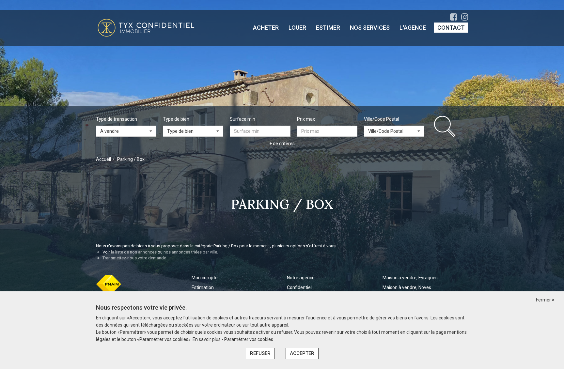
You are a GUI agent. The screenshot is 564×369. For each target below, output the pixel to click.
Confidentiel (299, 287)
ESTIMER (328, 27)
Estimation (203, 287)
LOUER (297, 27)
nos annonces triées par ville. (191, 252)
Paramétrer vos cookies (248, 339)
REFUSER (260, 353)
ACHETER (266, 27)
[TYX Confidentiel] (146, 27)
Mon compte (205, 277)
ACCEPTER (302, 353)
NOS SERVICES (370, 27)
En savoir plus (207, 339)
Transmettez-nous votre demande (134, 257)
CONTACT (451, 27)
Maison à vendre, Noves (407, 287)
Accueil (103, 159)
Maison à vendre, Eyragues (410, 277)
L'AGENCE (413, 27)
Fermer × (545, 299)
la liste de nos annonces (134, 252)
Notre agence (301, 277)
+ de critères (282, 143)
